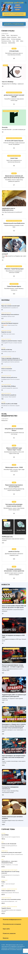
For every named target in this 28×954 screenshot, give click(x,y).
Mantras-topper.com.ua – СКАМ (14, 467)
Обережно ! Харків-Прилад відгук (14, 268)
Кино (14, 41)
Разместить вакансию (9, 933)
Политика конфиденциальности (12, 919)
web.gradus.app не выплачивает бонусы (14, 429)
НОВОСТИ (5, 584)
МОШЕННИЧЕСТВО (9, 416)
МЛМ (17, 41)
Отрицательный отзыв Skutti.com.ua (14, 223)
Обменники (4, 42)
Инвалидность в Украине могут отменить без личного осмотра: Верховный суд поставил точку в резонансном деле (14, 726)
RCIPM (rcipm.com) (7, 536)
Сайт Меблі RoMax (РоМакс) (8, 386)
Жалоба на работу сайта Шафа (9, 403)
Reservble (5, 127)
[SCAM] (14, 533)
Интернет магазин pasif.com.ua (9, 377)
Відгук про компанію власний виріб (10, 305)
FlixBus (3, 881)
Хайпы (21, 41)
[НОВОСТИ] (14, 602)
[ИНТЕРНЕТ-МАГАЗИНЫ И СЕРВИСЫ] (14, 124)
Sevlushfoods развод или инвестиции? (11, 852)
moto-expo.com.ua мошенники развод (11, 899)
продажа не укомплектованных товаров (11, 340)
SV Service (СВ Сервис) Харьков (14, 140)
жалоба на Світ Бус (14, 551)
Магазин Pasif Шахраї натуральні (9, 323)
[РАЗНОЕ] (14, 78)
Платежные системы (6, 41)
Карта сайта (6, 928)
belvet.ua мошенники (6, 368)
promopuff (5, 254)
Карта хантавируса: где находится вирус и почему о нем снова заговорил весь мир (13, 757)
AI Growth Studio (14, 51)
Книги (19, 37)
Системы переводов (16, 39)
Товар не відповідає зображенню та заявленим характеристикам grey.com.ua (11, 359)
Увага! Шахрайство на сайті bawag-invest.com (10, 872)
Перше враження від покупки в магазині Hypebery (14, 485)
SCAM (3, 414)
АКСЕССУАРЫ (11, 42)
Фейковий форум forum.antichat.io (10, 314)
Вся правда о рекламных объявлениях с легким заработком (14, 570)
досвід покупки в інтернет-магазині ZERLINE (14, 95)
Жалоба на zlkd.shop (6, 349)
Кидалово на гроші (6, 332)
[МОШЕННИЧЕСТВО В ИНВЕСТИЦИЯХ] (14, 662)
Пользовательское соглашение (12, 924)
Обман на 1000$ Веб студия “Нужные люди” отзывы (14, 448)
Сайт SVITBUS (4, 835)
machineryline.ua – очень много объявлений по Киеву (9, 862)
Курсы (7, 35)
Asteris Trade (14, 158)
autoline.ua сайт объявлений (8, 843)
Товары (3, 35)
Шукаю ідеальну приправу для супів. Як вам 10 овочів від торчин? (14, 176)
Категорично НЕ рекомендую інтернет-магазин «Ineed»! (14, 505)
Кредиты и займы (5, 39)
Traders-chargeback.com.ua (8, 890)
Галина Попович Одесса (14, 286)
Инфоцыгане (4, 420)
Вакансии (5, 938)
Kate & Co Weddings (7, 81)
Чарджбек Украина (6, 908)
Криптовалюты (14, 35)
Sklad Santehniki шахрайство (8, 395)
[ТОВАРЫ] (14, 205)
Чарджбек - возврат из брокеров (9, 37)
